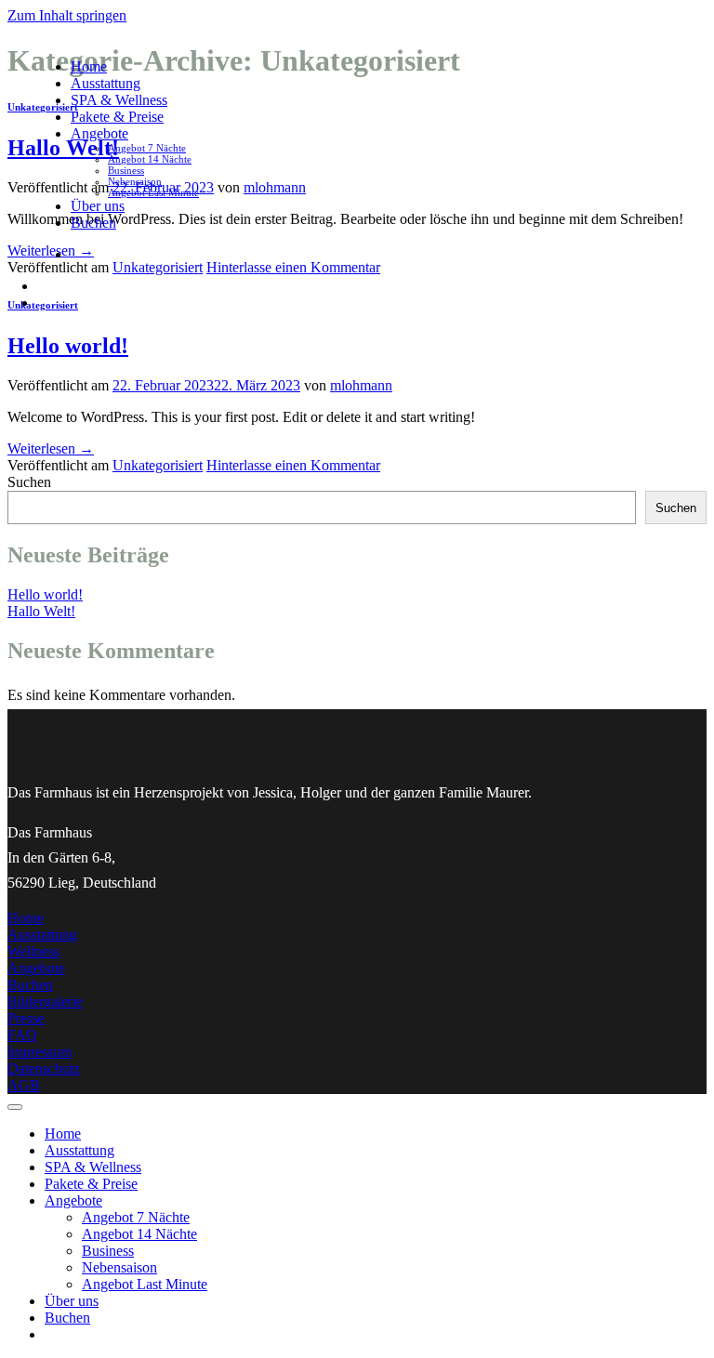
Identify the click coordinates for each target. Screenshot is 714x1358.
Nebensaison (135, 181)
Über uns (98, 206)
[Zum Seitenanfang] (14, 1107)
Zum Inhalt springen (66, 15)
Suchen (29, 482)
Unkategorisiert (157, 465)
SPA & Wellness (119, 100)
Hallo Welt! (41, 611)
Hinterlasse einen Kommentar (293, 465)
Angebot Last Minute (153, 192)
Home (89, 66)
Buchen (93, 223)
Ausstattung (105, 83)
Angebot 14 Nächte (150, 159)
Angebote (99, 133)
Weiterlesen (50, 448)
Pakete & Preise (117, 117)
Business (126, 170)
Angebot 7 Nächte (147, 147)
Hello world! (67, 346)
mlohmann (361, 385)
